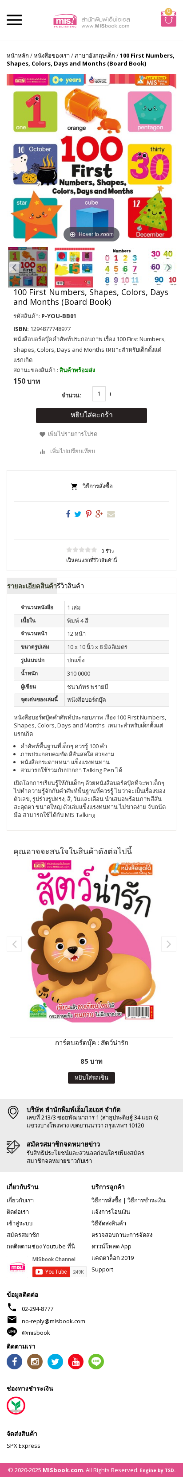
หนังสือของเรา (52, 55)
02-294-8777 (37, 1309)
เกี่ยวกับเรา (20, 1200)
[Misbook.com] (91, 20)
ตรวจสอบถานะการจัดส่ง (122, 1235)
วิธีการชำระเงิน (146, 1200)
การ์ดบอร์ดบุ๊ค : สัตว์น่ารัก (91, 1042)
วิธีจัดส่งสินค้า (109, 1223)
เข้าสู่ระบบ (19, 1223)
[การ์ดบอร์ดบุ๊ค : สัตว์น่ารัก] (91, 941)
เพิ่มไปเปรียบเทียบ (72, 451)
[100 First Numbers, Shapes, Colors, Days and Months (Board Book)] (28, 267)
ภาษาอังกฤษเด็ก (95, 55)
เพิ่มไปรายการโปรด (72, 434)
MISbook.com (63, 1470)
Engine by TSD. (157, 1470)
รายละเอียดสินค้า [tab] (32, 585)
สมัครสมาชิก (23, 1235)
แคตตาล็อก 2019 (113, 1258)
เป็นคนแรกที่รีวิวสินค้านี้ (91, 559)
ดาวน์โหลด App (111, 1246)
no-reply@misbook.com (53, 1321)
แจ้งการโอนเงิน (111, 1212)
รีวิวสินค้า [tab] (70, 585)
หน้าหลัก (18, 55)
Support (102, 1269)
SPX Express (23, 1446)
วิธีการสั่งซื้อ (98, 486)
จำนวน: (71, 395)
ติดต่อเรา (18, 1212)
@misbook (36, 1333)
